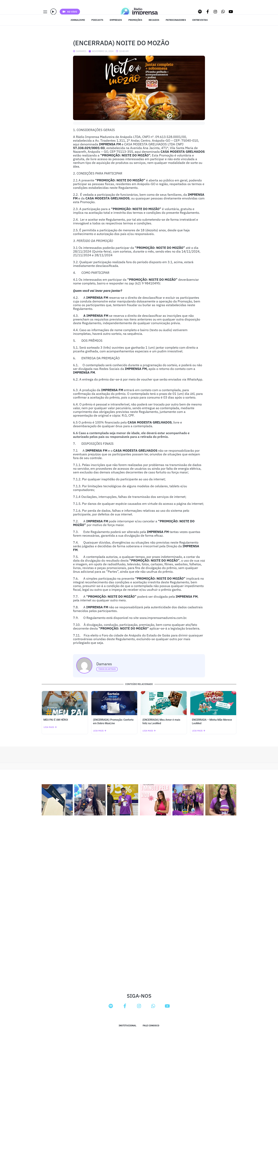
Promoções (135, 20)
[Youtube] (231, 11)
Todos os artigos (107, 669)
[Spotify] (200, 11)
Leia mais (49, 727)
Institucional (127, 1025)
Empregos (116, 20)
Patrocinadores (176, 20)
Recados (154, 20)
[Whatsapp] (223, 11)
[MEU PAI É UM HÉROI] (65, 703)
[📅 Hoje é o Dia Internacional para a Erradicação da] (220, 799)
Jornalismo (77, 20)
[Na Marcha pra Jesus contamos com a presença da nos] (89, 799)
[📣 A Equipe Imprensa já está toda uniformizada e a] (188, 799)
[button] (53, 12)
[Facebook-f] (208, 11)
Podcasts (97, 20)
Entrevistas (200, 20)
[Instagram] (215, 11)
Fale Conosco (151, 1025)
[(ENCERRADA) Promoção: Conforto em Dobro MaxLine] (114, 703)
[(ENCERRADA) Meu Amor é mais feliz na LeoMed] (164, 703)
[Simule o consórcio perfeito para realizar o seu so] (57, 799)
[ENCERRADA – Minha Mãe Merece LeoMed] (213, 703)
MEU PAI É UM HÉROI (55, 719)
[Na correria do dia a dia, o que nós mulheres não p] (155, 799)
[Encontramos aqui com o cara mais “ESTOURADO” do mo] (122, 799)
